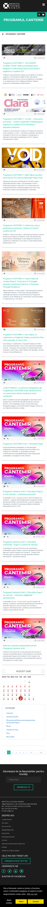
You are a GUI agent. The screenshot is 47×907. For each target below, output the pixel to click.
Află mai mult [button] (32, 894)
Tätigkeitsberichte (8, 830)
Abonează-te (23, 787)
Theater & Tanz (12, 730)
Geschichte (5, 833)
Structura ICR (6, 826)
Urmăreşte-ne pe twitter (16, 861)
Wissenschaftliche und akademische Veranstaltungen (20, 721)
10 (31, 752)
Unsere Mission (7, 819)
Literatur (9, 713)
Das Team (5, 823)
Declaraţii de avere (8, 837)
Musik (8, 726)
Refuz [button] (21, 901)
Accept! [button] (36, 901)
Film (8, 733)
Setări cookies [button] (9, 901)
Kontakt (4, 847)
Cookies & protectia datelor (11, 850)
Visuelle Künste (12, 717)
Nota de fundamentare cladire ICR (13, 844)
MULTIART (10, 737)
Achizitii (4, 840)
